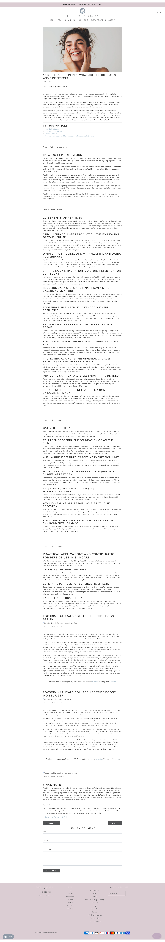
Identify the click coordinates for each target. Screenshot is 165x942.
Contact (94, 912)
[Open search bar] (153, 12)
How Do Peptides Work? (54, 129)
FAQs (95, 906)
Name (45, 832)
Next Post (115, 823)
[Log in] (157, 12)
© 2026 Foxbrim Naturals (41, 932)
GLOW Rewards (98, 20)
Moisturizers (70, 897)
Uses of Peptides (51, 134)
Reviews (95, 903)
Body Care (70, 906)
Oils (70, 890)
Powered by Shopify (52, 932)
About (95, 897)
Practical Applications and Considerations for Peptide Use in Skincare (69, 136)
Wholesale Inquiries (95, 915)
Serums (70, 893)
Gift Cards (70, 909)
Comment (47, 850)
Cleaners (70, 900)
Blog (94, 893)
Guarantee (94, 909)
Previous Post (51, 823)
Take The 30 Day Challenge (95, 900)
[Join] (127, 893)
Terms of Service (95, 921)
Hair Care (70, 903)
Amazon (112, 682)
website (95, 682)
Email (45, 841)
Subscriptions (95, 890)
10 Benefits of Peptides (53, 131)
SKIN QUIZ (83, 20)
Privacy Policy (95, 918)
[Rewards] (8, 936)
